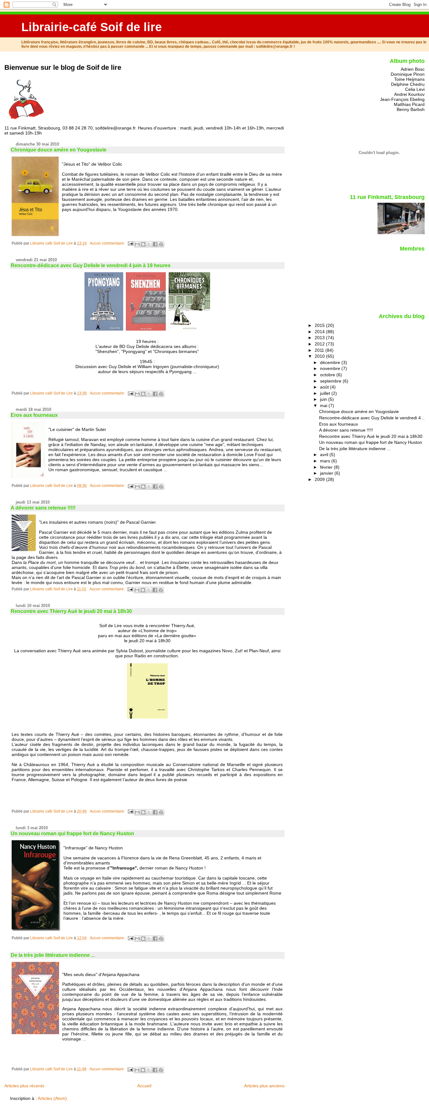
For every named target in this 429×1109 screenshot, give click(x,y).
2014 (320, 331)
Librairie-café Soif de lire (91, 27)
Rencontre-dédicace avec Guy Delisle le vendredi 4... (372, 417)
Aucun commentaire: (108, 243)
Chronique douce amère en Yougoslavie (58, 149)
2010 (320, 356)
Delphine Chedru (408, 84)
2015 (320, 325)
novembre (330, 368)
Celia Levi (415, 89)
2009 (320, 479)
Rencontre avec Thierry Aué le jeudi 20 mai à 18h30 (71, 611)
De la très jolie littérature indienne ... (53, 955)
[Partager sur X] (149, 244)
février (327, 467)
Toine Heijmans (409, 79)
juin (324, 399)
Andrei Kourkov (409, 94)
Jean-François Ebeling (402, 99)
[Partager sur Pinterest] (161, 244)
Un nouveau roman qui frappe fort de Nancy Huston (72, 833)
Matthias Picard (409, 104)
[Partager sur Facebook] (155, 244)
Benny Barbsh (411, 109)
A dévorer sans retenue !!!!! (43, 507)
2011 (320, 350)
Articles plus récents (24, 1085)
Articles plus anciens (264, 1085)
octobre (328, 374)
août (325, 386)
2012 (320, 343)
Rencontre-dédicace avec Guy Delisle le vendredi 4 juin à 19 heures (91, 265)
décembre (330, 362)
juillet (325, 393)
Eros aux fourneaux (34, 415)
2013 (320, 337)
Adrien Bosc (413, 69)
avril (324, 454)
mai (324, 405)
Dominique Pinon (408, 74)
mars (325, 460)
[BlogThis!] (143, 244)
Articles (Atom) (52, 1098)
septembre (331, 380)
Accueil (144, 1085)
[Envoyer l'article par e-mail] (130, 243)
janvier (327, 473)
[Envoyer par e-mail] (137, 244)
